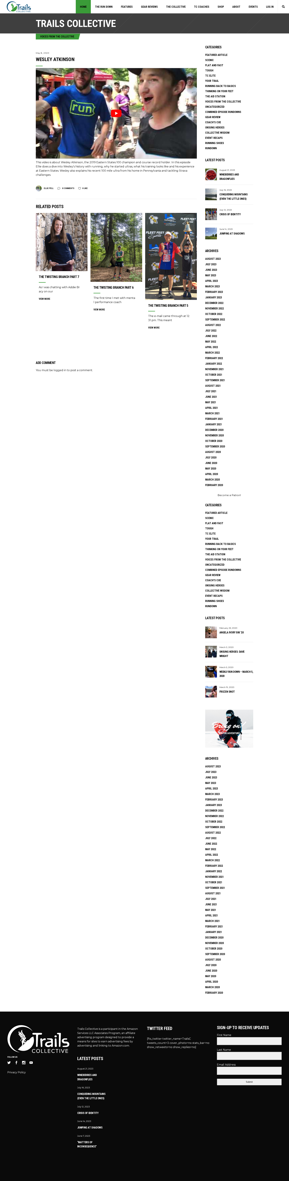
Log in (270, 6)
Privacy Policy (16, 1072)
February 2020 (214, 485)
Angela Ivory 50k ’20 (231, 632)
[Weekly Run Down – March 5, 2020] (211, 672)
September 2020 (215, 446)
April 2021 (211, 407)
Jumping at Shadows (232, 233)
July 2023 (210, 264)
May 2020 (210, 468)
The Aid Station (215, 96)
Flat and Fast (214, 65)
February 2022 (214, 358)
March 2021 (212, 413)
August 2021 (213, 385)
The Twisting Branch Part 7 (59, 277)
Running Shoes (214, 143)
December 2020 (214, 430)
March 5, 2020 (226, 667)
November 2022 (214, 308)
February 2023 (214, 292)
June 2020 (211, 463)
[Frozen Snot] (211, 691)
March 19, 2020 (226, 687)
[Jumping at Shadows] (211, 233)
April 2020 (211, 474)
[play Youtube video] (116, 113)
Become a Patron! (229, 495)
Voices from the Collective (57, 36)
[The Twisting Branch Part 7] (61, 242)
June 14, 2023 (226, 229)
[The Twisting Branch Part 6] (116, 247)
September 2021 (215, 380)
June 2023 (211, 269)
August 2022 (213, 325)
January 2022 (213, 363)
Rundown (211, 148)
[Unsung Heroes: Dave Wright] (211, 651)
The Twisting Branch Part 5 (168, 306)
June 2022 (211, 336)
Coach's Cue (213, 122)
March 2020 (212, 479)
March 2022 (212, 352)
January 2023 (213, 297)
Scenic (209, 60)
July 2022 (210, 330)
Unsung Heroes (214, 127)
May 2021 (210, 402)
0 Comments (68, 188)
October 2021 (213, 374)
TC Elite (210, 75)
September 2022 (215, 319)
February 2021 (214, 418)
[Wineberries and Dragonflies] (211, 174)
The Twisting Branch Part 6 (113, 288)
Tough (209, 70)
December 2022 (214, 303)
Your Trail (212, 80)
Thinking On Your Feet (219, 91)
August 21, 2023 (227, 170)
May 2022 (210, 341)
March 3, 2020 (226, 647)
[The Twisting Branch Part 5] (171, 256)
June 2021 (211, 396)
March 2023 (212, 286)
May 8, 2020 (42, 53)
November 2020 (214, 435)
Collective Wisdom (217, 132)
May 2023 (210, 275)
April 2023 (211, 280)
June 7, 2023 (83, 1136)
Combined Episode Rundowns (223, 112)
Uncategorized (214, 106)
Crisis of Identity (230, 214)
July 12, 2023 (225, 210)
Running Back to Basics (220, 86)
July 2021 (210, 391)
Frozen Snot (227, 691)
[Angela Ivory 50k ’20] (211, 632)
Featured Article (216, 55)
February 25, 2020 (228, 628)
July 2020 (210, 457)
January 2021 (213, 424)
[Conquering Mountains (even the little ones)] (211, 194)
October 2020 (213, 441)
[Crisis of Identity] (211, 214)
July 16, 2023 (225, 190)
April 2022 (211, 347)
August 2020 (213, 452)
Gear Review (212, 117)
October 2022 (213, 314)
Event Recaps (214, 137)
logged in (60, 370)
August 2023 (213, 258)
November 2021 (214, 369)
